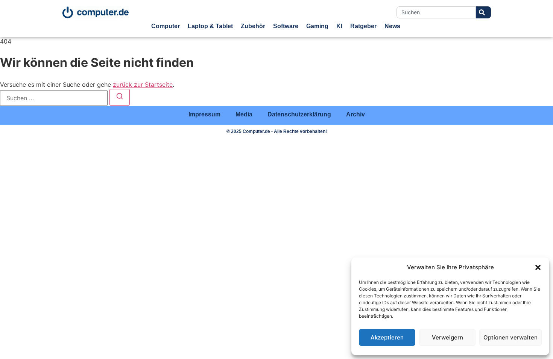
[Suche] (483, 12)
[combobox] (436, 12)
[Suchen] (119, 97)
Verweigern (447, 337)
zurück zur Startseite (143, 84)
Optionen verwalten (510, 337)
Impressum (204, 114)
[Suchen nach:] (54, 98)
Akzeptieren (387, 337)
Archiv (355, 114)
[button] (538, 267)
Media (243, 114)
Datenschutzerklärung (299, 114)
